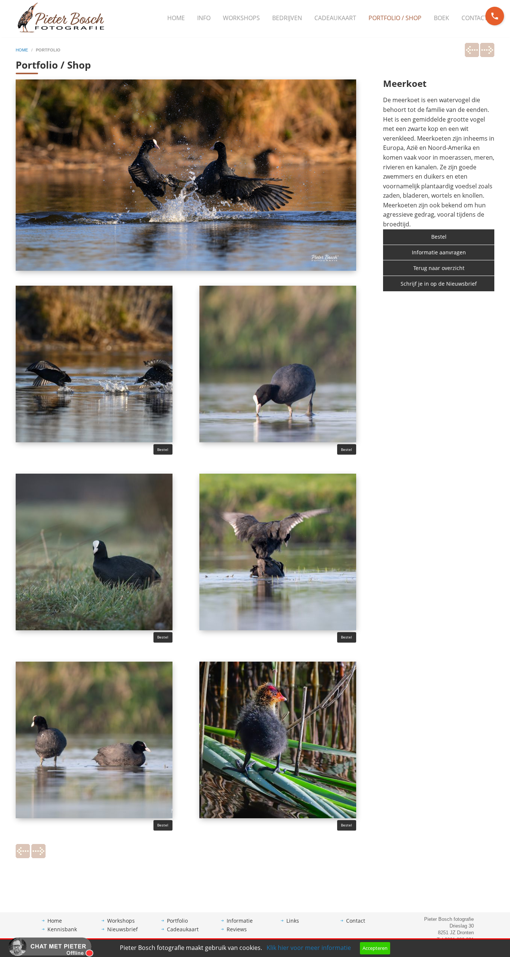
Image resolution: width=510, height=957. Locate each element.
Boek (441, 18)
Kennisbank (62, 929)
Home (176, 18)
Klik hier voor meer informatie (309, 948)
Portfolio (177, 920)
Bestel (162, 449)
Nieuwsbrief (122, 929)
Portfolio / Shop (395, 18)
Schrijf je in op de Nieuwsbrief (439, 283)
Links (292, 920)
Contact (474, 18)
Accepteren (375, 948)
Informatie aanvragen (439, 252)
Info (204, 18)
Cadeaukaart (335, 18)
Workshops (241, 18)
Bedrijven (287, 18)
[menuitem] (176, 18)
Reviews (237, 929)
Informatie (240, 920)
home (22, 50)
